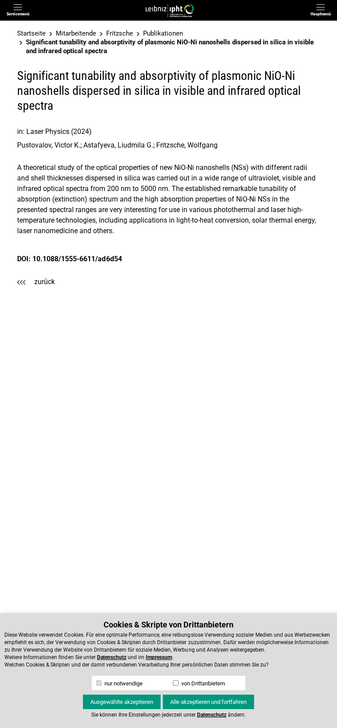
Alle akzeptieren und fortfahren (208, 702)
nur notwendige (123, 683)
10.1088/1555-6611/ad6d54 (77, 259)
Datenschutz (111, 657)
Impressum (159, 657)
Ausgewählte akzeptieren (121, 702)
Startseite (31, 33)
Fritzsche (119, 33)
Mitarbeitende (76, 33)
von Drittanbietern (202, 683)
